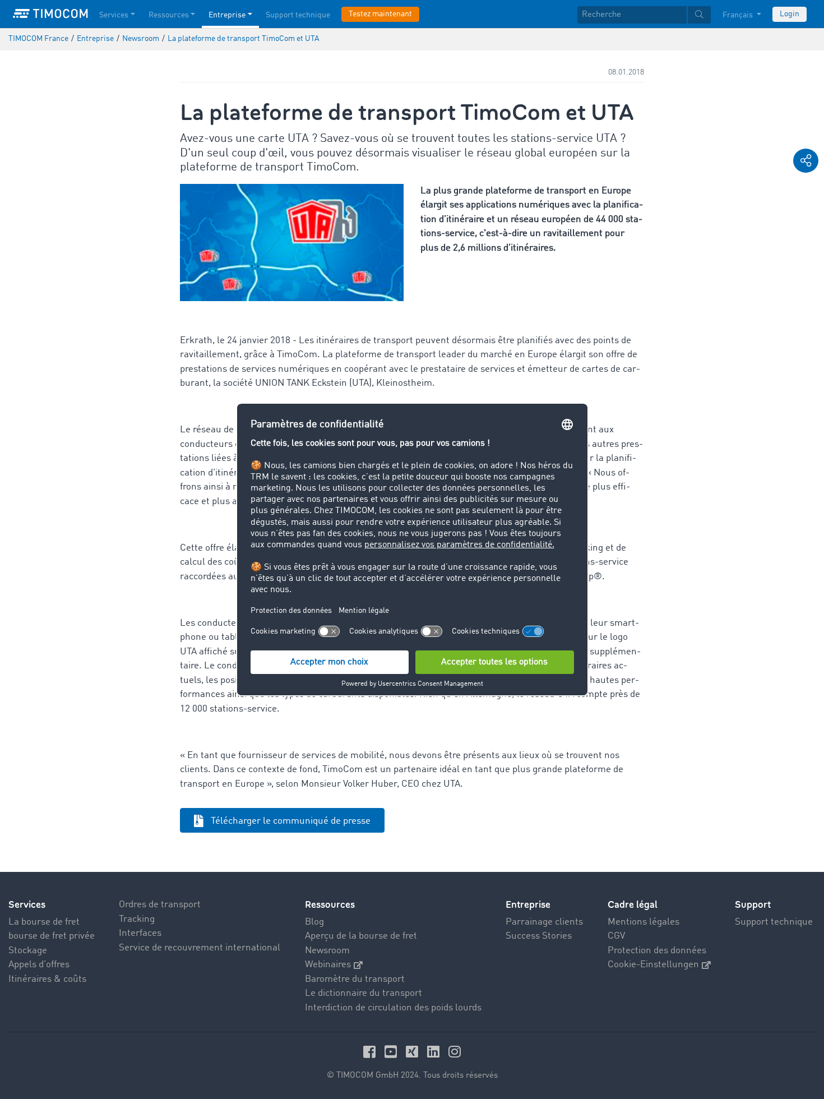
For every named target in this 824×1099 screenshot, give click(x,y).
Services (113, 15)
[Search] (699, 15)
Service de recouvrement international (199, 948)
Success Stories (539, 936)
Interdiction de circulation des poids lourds (393, 1008)
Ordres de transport (160, 904)
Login (789, 14)
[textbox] (644, 15)
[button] (805, 161)
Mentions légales (643, 922)
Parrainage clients (544, 922)
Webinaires (328, 964)
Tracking (137, 919)
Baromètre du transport (355, 979)
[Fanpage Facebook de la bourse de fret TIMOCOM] (371, 1052)
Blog (314, 922)
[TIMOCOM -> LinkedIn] (435, 1052)
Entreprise (227, 15)
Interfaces (140, 933)
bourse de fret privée (51, 936)
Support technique (298, 15)
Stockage (27, 950)
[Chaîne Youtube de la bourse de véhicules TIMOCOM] (392, 1052)
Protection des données (657, 950)
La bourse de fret (44, 922)
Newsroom (327, 950)
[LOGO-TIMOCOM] (50, 14)
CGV (616, 936)
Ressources (169, 15)
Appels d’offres (39, 964)
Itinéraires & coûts (47, 979)
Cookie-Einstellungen (653, 964)
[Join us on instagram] (454, 1052)
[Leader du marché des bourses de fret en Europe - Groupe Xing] (414, 1052)
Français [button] (738, 15)
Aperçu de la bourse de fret (361, 936)
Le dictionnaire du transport (363, 993)
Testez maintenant (380, 14)
